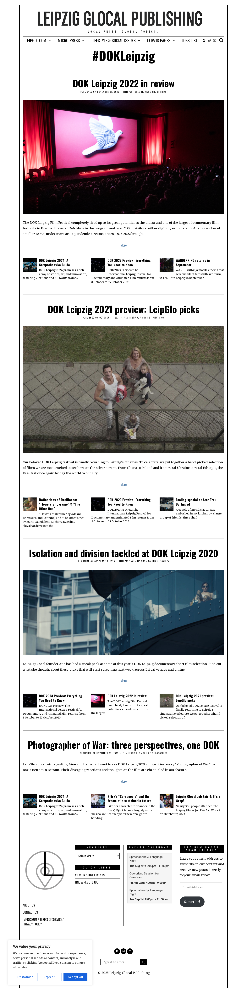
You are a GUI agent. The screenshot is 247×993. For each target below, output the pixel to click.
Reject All (50, 977)
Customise (25, 977)
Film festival (131, 91)
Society (164, 561)
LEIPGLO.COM (35, 40)
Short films (159, 91)
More (124, 245)
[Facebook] (204, 40)
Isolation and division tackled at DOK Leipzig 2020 (123, 553)
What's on (159, 317)
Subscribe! (192, 902)
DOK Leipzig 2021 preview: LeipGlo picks (123, 309)
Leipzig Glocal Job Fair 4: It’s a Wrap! (198, 798)
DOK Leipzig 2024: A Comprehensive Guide (54, 262)
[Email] (214, 40)
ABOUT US (29, 905)
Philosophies (159, 753)
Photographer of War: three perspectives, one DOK (123, 745)
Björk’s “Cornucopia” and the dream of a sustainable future (129, 798)
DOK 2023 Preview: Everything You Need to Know (129, 262)
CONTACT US (30, 912)
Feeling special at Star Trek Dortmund (196, 502)
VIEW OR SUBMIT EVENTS (90, 875)
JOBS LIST (190, 40)
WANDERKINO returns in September (193, 262)
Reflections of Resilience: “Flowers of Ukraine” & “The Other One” (59, 504)
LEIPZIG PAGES (158, 40)
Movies (145, 91)
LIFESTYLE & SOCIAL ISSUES (113, 40)
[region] (50, 962)
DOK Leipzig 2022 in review (123, 83)
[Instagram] (209, 40)
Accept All (75, 977)
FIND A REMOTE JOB (86, 882)
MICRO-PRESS (69, 40)
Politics (153, 561)
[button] (143, 962)
